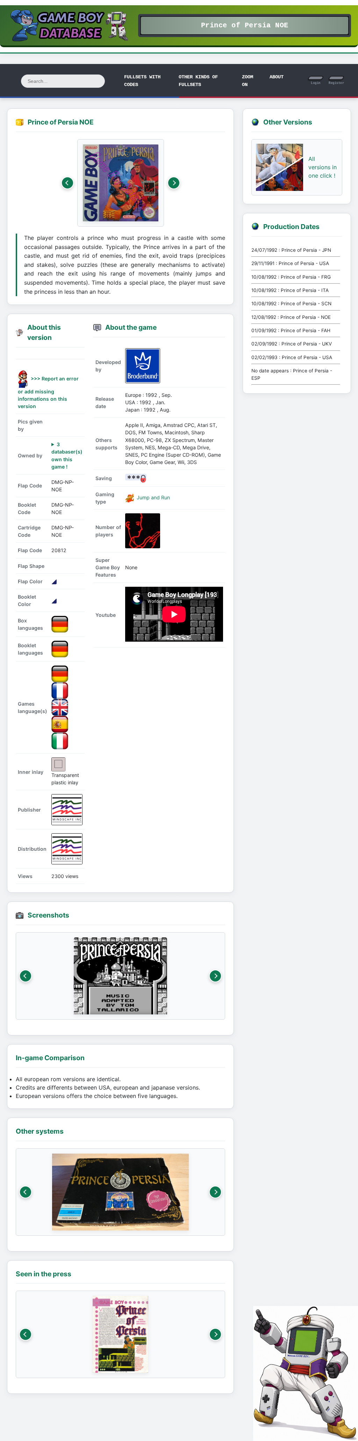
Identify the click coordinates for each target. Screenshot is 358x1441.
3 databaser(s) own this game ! (67, 455)
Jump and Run (152, 497)
